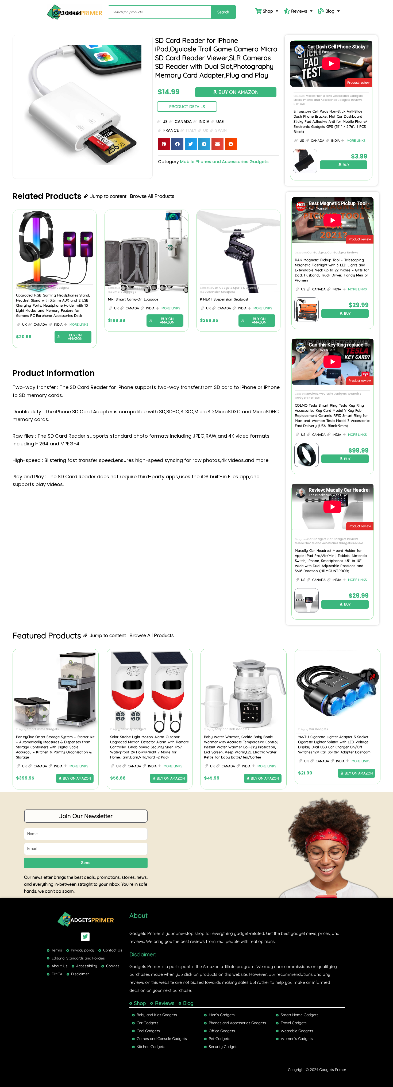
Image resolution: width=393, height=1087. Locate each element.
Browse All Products (152, 196)
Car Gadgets (316, 252)
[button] (164, 144)
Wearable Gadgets (332, 394)
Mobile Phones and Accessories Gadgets (224, 162)
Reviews (299, 11)
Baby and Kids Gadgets (232, 729)
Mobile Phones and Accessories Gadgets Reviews (328, 100)
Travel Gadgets (159, 288)
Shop (268, 11)
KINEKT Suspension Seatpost (224, 299)
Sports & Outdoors (246, 288)
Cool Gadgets (222, 288)
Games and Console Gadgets (48, 288)
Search (223, 12)
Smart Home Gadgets (43, 729)
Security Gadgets (133, 729)
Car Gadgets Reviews (342, 252)
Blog (329, 11)
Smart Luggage (124, 292)
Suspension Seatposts (220, 292)
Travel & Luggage (133, 288)
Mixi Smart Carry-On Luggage (133, 299)
